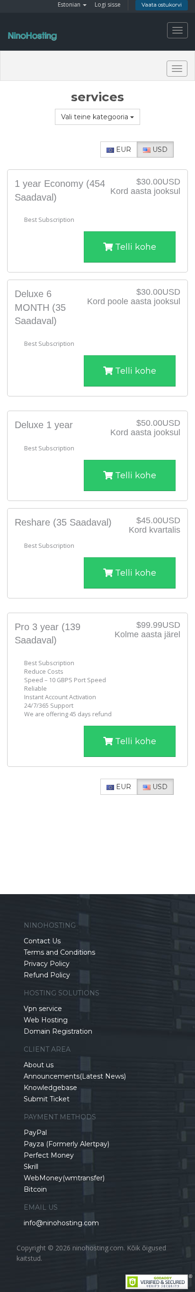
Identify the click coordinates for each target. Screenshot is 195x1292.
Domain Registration (58, 1031)
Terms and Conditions (59, 952)
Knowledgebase (50, 1087)
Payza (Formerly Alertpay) (66, 1144)
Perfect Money (49, 1155)
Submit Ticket (47, 1099)
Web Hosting (46, 1020)
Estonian (70, 4)
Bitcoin (35, 1189)
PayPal (35, 1132)
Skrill (31, 1166)
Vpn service (43, 1008)
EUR (122, 149)
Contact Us (42, 941)
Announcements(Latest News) (75, 1076)
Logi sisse (108, 4)
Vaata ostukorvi (162, 4)
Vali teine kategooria (95, 117)
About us (38, 1065)
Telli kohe (134, 247)
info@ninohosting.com (61, 1223)
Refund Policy (47, 975)
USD (159, 149)
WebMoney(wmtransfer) (64, 1178)
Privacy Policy (47, 963)
